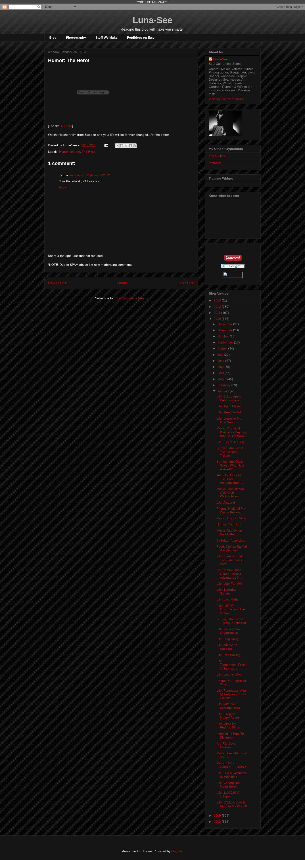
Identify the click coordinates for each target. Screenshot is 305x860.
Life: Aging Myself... (230, 406)
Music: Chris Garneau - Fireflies (232, 765)
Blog (52, 37)
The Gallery (217, 155)
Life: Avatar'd (226, 502)
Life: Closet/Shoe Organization (229, 631)
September (225, 342)
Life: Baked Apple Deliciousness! (229, 398)
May (220, 366)
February (224, 385)
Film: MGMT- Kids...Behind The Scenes (231, 609)
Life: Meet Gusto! (229, 412)
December (225, 324)
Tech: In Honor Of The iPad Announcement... (230, 479)
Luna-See (152, 20)
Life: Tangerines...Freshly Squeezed (232, 664)
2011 (217, 312)
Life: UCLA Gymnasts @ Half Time (232, 774)
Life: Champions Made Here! (228, 784)
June (221, 360)
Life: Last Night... (228, 599)
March (222, 379)
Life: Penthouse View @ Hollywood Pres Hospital (231, 694)
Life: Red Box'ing (228, 655)
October (223, 336)
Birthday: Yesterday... (232, 540)
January (223, 391)
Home (122, 283)
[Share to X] (126, 145)
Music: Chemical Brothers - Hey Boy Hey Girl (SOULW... (232, 432)
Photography (76, 37)
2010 (218, 318)
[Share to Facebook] (130, 145)
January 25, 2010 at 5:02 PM (89, 175)
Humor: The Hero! (229, 524)
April (221, 373)
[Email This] (117, 145)
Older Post (185, 283)
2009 (218, 815)
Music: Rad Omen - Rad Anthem (230, 532)
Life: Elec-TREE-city (231, 442)
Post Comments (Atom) (131, 298)
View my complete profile (226, 99)
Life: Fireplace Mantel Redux (228, 716)
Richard (66, 126)
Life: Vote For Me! (229, 583)
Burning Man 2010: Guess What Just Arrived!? (230, 465)
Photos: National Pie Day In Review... (231, 510)
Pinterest (215, 163)
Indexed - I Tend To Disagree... (230, 735)
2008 (218, 821)
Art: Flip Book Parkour (226, 745)
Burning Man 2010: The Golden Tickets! (230, 451)
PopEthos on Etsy (141, 37)
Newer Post (57, 283)
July (220, 354)
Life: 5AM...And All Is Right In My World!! (232, 804)
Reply (63, 187)
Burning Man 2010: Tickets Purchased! (232, 621)
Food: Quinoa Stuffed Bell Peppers (232, 548)
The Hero (88, 151)
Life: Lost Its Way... (230, 674)
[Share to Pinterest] (134, 145)
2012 (218, 306)
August (222, 348)
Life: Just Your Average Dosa (228, 705)
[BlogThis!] (121, 145)
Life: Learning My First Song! (229, 420)
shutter (75, 151)
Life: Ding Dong (227, 639)
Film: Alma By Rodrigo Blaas (228, 725)
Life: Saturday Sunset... (226, 591)
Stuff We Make (106, 37)
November (225, 330)
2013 (218, 300)
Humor (64, 151)
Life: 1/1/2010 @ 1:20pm (228, 794)
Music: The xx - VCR (231, 518)
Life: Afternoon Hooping (227, 647)
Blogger (176, 851)
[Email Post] (106, 145)
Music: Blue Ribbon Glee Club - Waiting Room (230, 492)
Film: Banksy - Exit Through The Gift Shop (230, 560)
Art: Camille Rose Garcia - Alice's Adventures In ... (230, 573)
